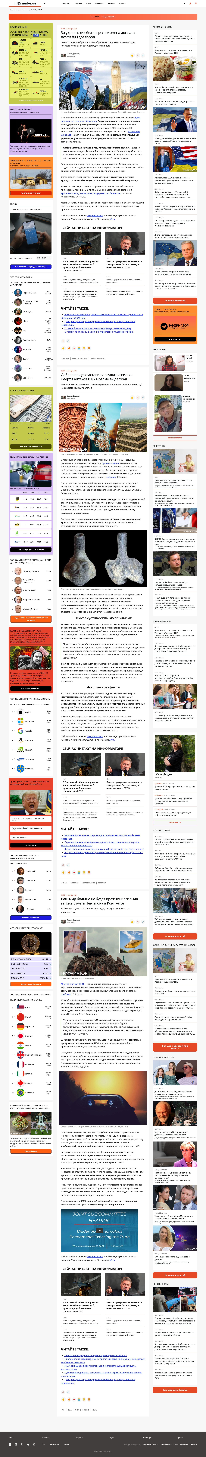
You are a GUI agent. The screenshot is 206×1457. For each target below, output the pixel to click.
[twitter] (22, 1444)
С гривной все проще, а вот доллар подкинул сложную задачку (97, 328)
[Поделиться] (138, 55)
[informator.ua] (25, 3)
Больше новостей (175, 300)
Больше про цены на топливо (31, 549)
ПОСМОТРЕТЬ (175, 339)
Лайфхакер (66, 3)
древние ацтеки (110, 463)
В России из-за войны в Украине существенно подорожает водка (98, 331)
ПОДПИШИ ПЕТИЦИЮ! (31, 193)
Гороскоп (122, 3)
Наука (88, 3)
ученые (64, 883)
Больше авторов (175, 438)
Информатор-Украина (150, 1444)
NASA (94, 1410)
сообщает (111, 477)
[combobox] (44, 258)
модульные (80, 193)
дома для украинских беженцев (103, 193)
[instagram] (16, 1444)
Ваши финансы (166, 1444)
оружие (85, 1410)
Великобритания (79, 359)
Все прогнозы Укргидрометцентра (31, 267)
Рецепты (111, 3)
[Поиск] (196, 3)
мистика (102, 883)
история (74, 883)
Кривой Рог (184, 1444)
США (70, 1410)
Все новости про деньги (31, 446)
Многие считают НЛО (72, 983)
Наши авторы (54, 1444)
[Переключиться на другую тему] (190, 3)
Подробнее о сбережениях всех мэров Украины (31, 619)
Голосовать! (31, 845)
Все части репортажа (30, 688)
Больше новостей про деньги (175, 1047)
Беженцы (65, 359)
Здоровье (78, 3)
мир (77, 1410)
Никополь (194, 1444)
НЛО (62, 1410)
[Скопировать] (143, 55)
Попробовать (31, 1151)
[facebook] (10, 1444)
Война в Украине (98, 359)
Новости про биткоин (31, 984)
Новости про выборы (30, 918)
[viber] (34, 1444)
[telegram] (28, 1444)
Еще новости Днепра (175, 1389)
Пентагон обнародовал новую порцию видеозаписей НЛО (95, 1355)
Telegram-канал (95, 215)
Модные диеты (109, 17)
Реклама (66, 1444)
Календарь (99, 3)
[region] (31, 264)
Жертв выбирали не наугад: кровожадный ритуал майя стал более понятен (104, 849)
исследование (88, 883)
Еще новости (175, 822)
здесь (112, 219)
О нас (44, 1444)
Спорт (176, 1444)
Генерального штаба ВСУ (35, 100)
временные (67, 193)
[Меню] (44, 3)
